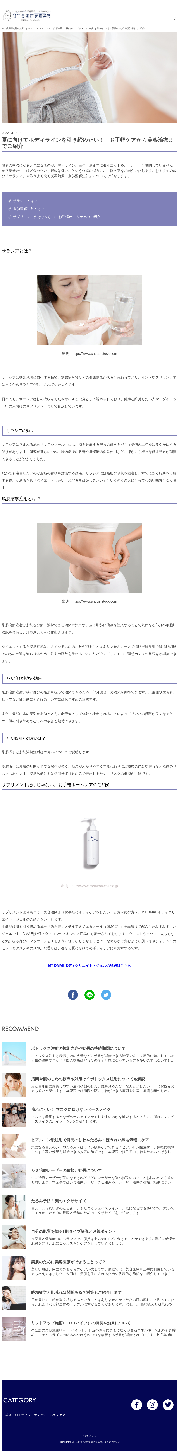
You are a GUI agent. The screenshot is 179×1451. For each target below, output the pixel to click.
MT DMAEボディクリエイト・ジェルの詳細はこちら (89, 965)
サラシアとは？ (25, 201)
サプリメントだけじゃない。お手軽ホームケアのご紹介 (56, 217)
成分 (8, 1415)
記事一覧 (57, 28)
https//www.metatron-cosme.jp (95, 886)
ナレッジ (40, 1415)
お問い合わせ (89, 1436)
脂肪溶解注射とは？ (29, 209)
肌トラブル (22, 1415)
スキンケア (57, 1415)
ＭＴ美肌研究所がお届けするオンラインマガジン (26, 28)
